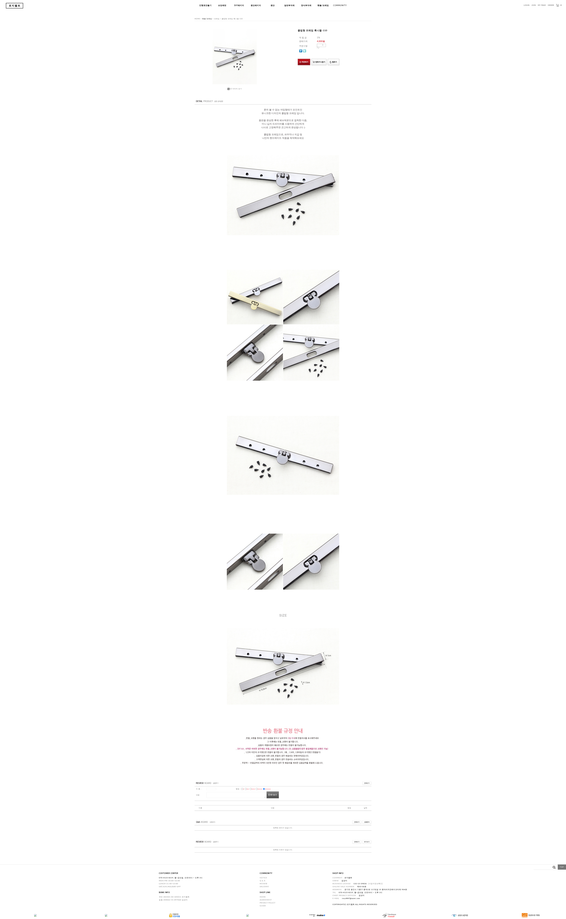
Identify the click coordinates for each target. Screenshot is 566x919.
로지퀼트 (15, 5)
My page (542, 5)
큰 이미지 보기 (236, 89)
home (197, 19)
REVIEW (263, 884)
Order (551, 5)
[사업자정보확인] (375, 884)
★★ (248, 789)
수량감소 (318, 48)
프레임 (216, 19)
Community (340, 5)
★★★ (253, 789)
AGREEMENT (266, 900)
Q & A (262, 881)
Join (534, 5)
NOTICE (263, 878)
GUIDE (263, 906)
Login (526, 5)
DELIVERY (264, 886)
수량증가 (318, 47)
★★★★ (260, 789)
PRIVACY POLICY (267, 903)
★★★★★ (268, 789)
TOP (562, 867)
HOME (263, 897)
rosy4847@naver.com (351, 898)
